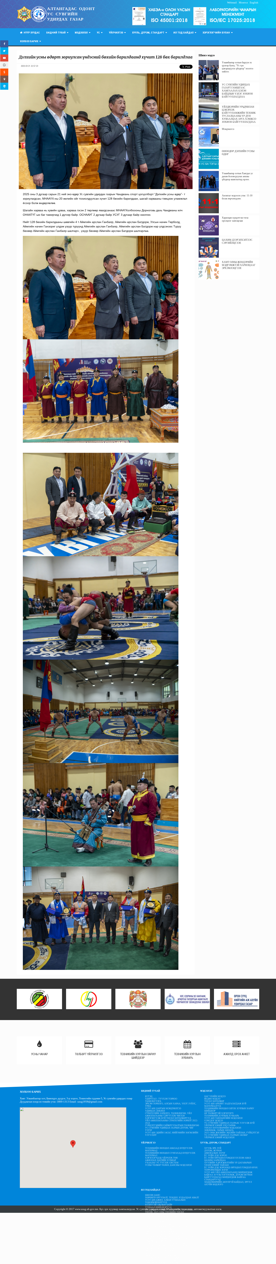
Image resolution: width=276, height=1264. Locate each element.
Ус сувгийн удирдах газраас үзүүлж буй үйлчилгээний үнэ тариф (229, 1124)
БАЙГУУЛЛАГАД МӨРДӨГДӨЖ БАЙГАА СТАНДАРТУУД (225, 1178)
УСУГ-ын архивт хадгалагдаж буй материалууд (225, 1104)
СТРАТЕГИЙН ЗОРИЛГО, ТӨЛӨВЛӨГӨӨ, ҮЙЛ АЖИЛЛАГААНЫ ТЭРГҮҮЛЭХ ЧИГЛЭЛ (168, 1114)
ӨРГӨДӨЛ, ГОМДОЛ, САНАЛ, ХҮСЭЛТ (164, 1234)
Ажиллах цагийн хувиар (160, 1160)
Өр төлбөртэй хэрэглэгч (218, 1113)
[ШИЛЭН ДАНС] (4, 65)
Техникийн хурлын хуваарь (221, 1115)
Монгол (243, 2)
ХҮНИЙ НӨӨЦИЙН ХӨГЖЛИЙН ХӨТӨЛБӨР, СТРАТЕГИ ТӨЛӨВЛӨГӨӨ (168, 1220)
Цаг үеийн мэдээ (214, 1096)
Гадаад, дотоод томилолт (161, 1224)
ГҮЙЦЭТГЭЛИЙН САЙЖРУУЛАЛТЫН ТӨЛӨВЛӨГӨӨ (172, 1125)
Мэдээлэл (82, 32)
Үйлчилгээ (116, 32)
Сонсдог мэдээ (213, 1120)
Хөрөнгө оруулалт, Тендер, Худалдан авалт (172, 1197)
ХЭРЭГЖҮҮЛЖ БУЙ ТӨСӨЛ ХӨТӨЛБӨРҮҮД (168, 1118)
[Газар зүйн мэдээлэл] (4, 79)
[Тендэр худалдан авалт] (4, 72)
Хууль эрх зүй (212, 1148)
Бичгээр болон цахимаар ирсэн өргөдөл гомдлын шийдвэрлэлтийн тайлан (170, 1215)
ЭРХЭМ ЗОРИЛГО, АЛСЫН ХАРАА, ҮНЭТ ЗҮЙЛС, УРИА (170, 1104)
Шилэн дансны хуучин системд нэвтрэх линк (170, 1251)
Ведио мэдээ (212, 1098)
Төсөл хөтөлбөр (214, 1101)
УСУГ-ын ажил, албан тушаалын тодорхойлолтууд (165, 1201)
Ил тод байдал (184, 32)
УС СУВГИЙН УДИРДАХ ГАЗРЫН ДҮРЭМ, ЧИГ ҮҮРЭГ (169, 1129)
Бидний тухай (56, 32)
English (254, 2)
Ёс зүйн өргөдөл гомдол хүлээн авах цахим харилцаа (227, 1159)
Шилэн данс (152, 1195)
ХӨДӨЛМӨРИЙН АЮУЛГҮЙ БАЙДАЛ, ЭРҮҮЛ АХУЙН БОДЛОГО (228, 1183)
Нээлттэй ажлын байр (158, 1205)
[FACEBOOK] (4, 43)
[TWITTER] (4, 50)
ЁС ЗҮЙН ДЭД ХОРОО (215, 1155)
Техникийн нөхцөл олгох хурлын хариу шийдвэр (229, 1109)
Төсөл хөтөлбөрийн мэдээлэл (222, 1128)
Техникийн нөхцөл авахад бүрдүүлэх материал (169, 1149)
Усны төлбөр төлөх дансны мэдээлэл (168, 1165)
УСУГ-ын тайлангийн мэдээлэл (223, 1118)
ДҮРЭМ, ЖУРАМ (213, 1150)
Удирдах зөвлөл (155, 1111)
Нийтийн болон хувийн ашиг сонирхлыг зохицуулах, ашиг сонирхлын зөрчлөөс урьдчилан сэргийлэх (170, 1238)
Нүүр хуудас (31, 32)
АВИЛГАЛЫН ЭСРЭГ (214, 1153)
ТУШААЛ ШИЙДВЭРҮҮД (158, 1207)
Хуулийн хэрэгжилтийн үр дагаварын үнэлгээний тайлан (228, 1163)
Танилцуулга (153, 1101)
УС (99, 32)
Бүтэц (148, 1096)
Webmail (232, 2)
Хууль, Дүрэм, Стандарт (148, 32)
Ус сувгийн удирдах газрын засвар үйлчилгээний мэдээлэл (226, 1136)
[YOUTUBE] (4, 57)
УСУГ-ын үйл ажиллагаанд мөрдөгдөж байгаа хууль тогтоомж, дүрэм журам (228, 1173)
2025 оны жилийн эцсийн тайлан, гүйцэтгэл (231, 1132)
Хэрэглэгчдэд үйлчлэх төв (161, 1158)
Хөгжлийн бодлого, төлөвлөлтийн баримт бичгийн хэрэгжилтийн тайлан (171, 1261)
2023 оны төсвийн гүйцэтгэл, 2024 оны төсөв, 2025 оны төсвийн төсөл (168, 1210)
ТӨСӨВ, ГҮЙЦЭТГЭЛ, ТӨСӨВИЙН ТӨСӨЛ (166, 1258)
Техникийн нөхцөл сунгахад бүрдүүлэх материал (170, 1154)
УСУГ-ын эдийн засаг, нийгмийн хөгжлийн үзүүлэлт (171, 1133)
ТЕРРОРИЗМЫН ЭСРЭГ (216, 1170)
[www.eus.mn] (4, 86)
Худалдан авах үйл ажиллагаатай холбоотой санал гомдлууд (166, 1227)
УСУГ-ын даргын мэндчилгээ (163, 1108)
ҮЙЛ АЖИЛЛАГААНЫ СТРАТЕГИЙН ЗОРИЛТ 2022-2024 (171, 1121)
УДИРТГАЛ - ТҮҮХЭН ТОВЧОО (161, 1098)
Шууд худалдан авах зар (160, 1255)
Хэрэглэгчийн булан (217, 32)
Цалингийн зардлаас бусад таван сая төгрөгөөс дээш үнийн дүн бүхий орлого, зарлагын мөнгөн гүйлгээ (171, 1245)
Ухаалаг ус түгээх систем (161, 1162)
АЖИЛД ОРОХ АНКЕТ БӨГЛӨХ (161, 1231)
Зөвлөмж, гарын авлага (219, 1130)
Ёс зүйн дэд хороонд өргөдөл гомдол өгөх (231, 1167)
